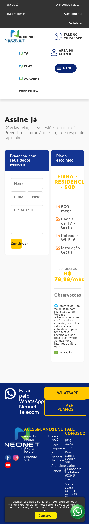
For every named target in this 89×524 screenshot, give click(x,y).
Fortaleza (75, 23)
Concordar (46, 515)
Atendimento (73, 14)
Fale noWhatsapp (73, 36)
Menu (67, 68)
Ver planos (65, 407)
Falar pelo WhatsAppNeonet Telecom (31, 401)
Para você (11, 4)
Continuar (16, 244)
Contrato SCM (30, 458)
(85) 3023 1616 (69, 444)
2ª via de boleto (29, 448)
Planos (44, 429)
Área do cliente (30, 437)
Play (28, 66)
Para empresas (15, 14)
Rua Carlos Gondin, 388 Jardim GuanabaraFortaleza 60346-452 (72, 466)
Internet (27, 37)
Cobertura (28, 91)
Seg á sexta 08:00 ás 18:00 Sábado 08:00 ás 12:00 (71, 494)
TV (26, 53)
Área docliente (66, 52)
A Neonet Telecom (69, 4)
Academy (32, 79)
